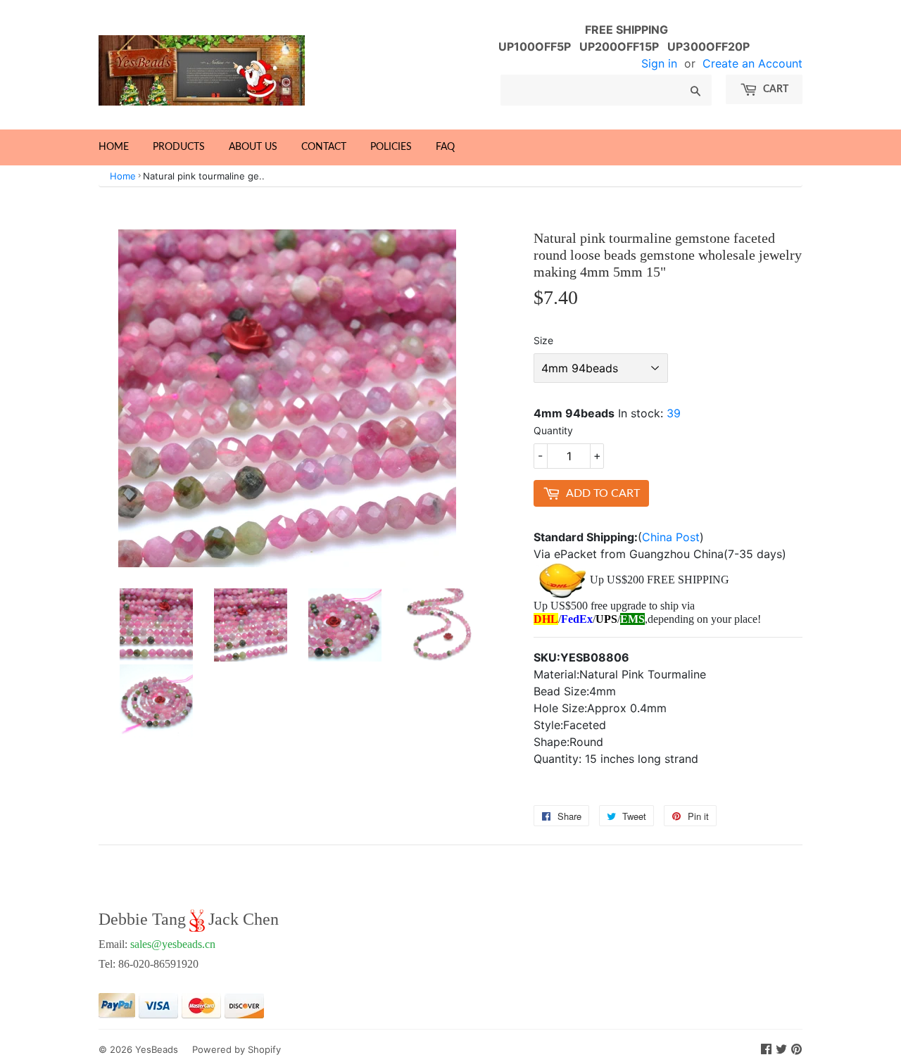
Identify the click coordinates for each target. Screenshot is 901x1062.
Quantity (553, 430)
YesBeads (156, 1049)
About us (253, 147)
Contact (323, 147)
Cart (774, 89)
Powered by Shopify (236, 1049)
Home (114, 147)
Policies (391, 147)
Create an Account (752, 63)
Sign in (659, 63)
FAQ (445, 147)
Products (179, 147)
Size (543, 340)
